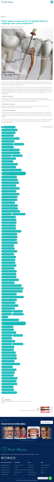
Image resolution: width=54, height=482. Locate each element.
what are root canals (18, 343)
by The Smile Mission (17, 27)
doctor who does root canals (9, 222)
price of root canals (6, 314)
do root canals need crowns (8, 216)
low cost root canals (7, 311)
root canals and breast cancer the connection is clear (13, 323)
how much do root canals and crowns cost (12, 291)
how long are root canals (8, 268)
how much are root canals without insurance (12, 288)
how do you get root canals (8, 262)
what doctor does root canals (9, 358)
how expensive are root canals (9, 265)
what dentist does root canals (9, 355)
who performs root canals (8, 372)
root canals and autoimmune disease (10, 319)
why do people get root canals (9, 381)
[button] (52, 2)
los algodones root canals (8, 308)
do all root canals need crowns (9, 199)
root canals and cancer (7, 326)
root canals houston (7, 335)
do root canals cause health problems (10, 211)
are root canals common (7, 135)
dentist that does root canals (9, 185)
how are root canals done (8, 248)
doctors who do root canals (8, 228)
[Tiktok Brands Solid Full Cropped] (14, 458)
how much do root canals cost (9, 294)
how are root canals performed (9, 251)
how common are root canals (8, 256)
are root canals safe (18, 144)
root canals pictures (6, 338)
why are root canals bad (7, 375)
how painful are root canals (8, 302)
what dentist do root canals (8, 352)
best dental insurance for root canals (10, 152)
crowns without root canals (8, 158)
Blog (4, 16)
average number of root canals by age (10, 149)
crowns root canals (17, 155)
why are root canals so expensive (9, 378)
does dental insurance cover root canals (11, 231)
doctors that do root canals (8, 225)
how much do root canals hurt (9, 299)
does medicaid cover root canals (9, 236)
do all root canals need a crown (9, 196)
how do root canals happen (8, 259)
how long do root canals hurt (9, 271)
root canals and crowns (7, 329)
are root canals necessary (8, 141)
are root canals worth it (7, 147)
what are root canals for (8, 346)
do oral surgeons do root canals (9, 208)
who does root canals (7, 366)
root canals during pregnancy (9, 332)
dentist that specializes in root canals (10, 188)
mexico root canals (17, 311)
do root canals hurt (6, 214)
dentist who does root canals (9, 191)
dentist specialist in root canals (9, 176)
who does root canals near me (9, 369)
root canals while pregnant (8, 341)
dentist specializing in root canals (9, 179)
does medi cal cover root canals (9, 234)
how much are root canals (8, 282)
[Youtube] (8, 458)
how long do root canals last (9, 274)
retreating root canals (18, 314)
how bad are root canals (8, 254)
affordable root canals (9, 127)
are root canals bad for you (8, 132)
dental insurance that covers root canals (11, 169)
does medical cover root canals (9, 239)
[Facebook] (2, 458)
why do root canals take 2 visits (9, 392)
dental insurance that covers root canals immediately (11, 173)
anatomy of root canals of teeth (9, 129)
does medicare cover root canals (9, 242)
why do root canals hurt (8, 389)
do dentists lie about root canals (9, 205)
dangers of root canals (7, 161)
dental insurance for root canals (9, 164)
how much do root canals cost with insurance (12, 296)
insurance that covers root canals (10, 305)
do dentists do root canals (8, 202)
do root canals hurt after (19, 214)
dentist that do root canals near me (10, 182)
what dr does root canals (8, 361)
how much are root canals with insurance (11, 285)
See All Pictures (46, 422)
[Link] (11, 458)
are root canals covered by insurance (10, 138)
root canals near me (17, 335)
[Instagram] (5, 458)
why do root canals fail (7, 386)
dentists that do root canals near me (10, 194)
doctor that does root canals (9, 219)
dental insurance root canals (8, 167)
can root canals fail (6, 155)
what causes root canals (7, 349)
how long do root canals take (9, 276)
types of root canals (6, 343)
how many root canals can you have (10, 279)
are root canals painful (7, 144)
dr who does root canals (8, 245)
